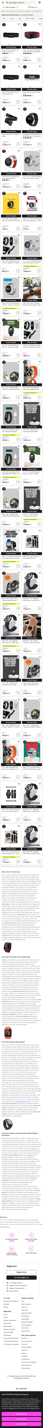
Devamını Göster (5, 1227)
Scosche (30, 1224)
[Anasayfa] (3, 11)
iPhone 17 (25, 1344)
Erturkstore (21, 1220)
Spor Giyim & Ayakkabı (23, 11)
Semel (19, 1222)
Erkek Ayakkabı (26, 1325)
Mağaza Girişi (21, 1272)
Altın (23, 1301)
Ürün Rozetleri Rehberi (11, 1341)
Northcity (24, 1224)
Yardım (6, 1317)
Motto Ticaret (10, 1224)
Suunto (24, 1222)
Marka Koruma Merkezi (11, 1301)
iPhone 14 (25, 1307)
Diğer (20, 18)
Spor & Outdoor (10, 11)
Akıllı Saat (24, 1310)
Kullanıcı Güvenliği (9, 1329)
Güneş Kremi (26, 1359)
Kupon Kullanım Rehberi (11, 1338)
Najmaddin (35, 1220)
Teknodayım (29, 1222)
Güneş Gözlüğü (26, 1347)
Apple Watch (25, 1319)
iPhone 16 (25, 1350)
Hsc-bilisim (28, 1220)
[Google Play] (15, 1382)
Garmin (12, 18)
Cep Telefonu (26, 1331)
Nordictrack (17, 1224)
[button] (9, 44)
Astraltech (37, 1222)
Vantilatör (25, 1356)
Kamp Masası (26, 1368)
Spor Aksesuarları (37, 11)
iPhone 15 (25, 1338)
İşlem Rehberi (8, 1326)
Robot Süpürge (26, 1304)
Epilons (2, 1222)
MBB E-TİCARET (30, 18)
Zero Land (36, 1224)
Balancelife (13, 1222)
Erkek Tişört (25, 1328)
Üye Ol (6, 1314)
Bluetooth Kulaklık (27, 1322)
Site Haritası (7, 1335)
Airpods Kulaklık (27, 1313)
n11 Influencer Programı (11, 1344)
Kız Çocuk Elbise (27, 1341)
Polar (4, 18)
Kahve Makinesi (27, 1365)
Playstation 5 (26, 1316)
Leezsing (2, 1224)
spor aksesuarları (21, 1101)
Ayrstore (7, 1222)
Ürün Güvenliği (8, 1332)
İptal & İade (7, 1323)
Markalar (6, 1304)
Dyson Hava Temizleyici (29, 1362)
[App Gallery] (27, 1382)
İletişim (6, 1307)
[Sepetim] (39, 3)
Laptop (24, 1353)
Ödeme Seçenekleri (10, 1320)
